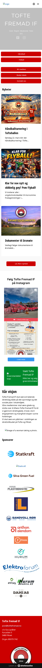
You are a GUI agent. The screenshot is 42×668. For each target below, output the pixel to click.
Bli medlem (21, 69)
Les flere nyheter (21, 264)
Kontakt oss (21, 81)
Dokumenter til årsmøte (19, 240)
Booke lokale (21, 75)
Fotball (21, 60)
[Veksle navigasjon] (38, 4)
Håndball (21, 54)
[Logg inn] (34, 4)
